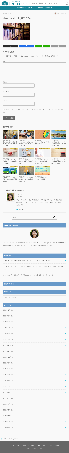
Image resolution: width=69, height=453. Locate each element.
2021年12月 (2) (8, 345)
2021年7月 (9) (8, 375)
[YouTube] (20, 209)
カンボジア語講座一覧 (32, 3)
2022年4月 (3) (8, 333)
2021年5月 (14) (8, 386)
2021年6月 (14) (8, 380)
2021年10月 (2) (8, 357)
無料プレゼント (48, 3)
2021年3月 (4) (8, 398)
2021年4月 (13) (8, 392)
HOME (4, 438)
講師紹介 (41, 3)
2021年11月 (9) (8, 351)
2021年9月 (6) (8, 363)
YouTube (61, 3)
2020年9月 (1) (8, 422)
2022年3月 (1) (8, 339)
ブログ (55, 3)
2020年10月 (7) (8, 416)
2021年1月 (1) (8, 410)
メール (6, 91)
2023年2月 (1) (8, 316)
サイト (5, 100)
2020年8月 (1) (8, 427)
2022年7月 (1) (8, 322)
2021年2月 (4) (8, 404)
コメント (7, 61)
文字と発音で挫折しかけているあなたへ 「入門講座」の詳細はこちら (34, 7)
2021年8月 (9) (8, 369)
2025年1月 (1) (8, 310)
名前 (5, 82)
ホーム (22, 3)
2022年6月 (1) (8, 328)
